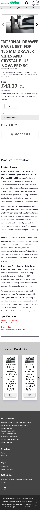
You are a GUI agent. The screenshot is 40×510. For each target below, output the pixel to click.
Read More (4, 99)
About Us (4, 456)
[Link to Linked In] (4, 488)
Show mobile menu (3, 3)
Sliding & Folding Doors (8, 434)
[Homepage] (2, 8)
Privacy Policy (5, 467)
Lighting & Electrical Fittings (10, 439)
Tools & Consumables (8, 431)
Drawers (35, 8)
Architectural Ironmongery (9, 436)
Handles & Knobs (6, 428)
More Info (10, 395)
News (3, 453)
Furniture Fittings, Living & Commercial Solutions (18, 8)
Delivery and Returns (8, 469)
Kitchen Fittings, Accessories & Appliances (14, 425)
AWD (36, 505)
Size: (3, 113)
